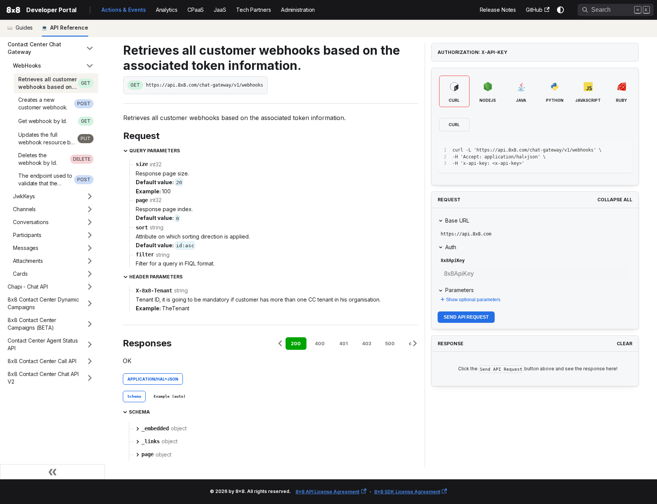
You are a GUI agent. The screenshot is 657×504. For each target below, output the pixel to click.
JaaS (220, 9)
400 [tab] (320, 343)
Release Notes (498, 9)
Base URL (457, 220)
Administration (298, 9)
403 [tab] (366, 343)
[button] (50, 48)
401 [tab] (343, 343)
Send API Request (466, 317)
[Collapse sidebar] (52, 471)
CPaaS (195, 9)
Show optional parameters (473, 299)
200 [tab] (296, 343)
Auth (450, 247)
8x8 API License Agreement (327, 492)
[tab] (134, 396)
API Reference (69, 27)
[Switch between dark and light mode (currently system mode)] (560, 10)
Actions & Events (124, 9)
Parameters (459, 290)
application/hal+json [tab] (152, 379)
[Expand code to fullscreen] (623, 150)
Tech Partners (253, 9)
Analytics (167, 9)
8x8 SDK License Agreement (407, 492)
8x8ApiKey (453, 260)
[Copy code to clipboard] (609, 150)
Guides (24, 27)
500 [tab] (390, 343)
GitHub (534, 9)
